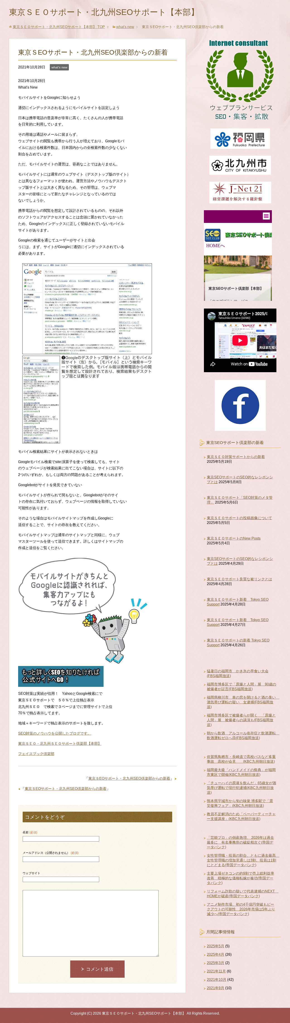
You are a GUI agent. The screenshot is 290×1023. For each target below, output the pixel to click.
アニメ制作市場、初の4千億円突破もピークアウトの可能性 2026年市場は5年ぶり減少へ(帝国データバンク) (241, 909)
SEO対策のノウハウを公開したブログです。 (54, 733)
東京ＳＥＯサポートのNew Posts (234, 538)
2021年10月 (216, 980)
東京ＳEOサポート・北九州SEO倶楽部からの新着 (129, 778)
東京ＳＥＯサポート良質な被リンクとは (239, 579)
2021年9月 (215, 988)
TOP (59, 27)
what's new (59, 67)
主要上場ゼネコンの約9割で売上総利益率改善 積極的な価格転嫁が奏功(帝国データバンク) (240, 878)
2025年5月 (215, 946)
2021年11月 (216, 971)
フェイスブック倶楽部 (36, 754)
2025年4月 (215, 954)
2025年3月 (215, 963)
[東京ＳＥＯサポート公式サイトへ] (61, 683)
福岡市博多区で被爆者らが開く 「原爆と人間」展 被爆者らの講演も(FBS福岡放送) (241, 720)
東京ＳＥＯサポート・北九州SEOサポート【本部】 (104, 12)
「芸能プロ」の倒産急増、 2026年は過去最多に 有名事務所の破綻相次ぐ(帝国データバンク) (240, 842)
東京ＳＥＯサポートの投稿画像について (239, 518)
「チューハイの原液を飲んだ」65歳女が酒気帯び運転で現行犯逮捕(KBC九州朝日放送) (241, 787)
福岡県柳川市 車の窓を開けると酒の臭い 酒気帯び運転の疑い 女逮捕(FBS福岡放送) (243, 702)
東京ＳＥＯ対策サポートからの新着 (236, 457)
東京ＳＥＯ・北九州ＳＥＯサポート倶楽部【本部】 (60, 744)
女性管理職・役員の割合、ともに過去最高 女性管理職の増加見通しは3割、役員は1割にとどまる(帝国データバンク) (243, 860)
